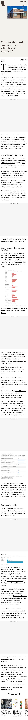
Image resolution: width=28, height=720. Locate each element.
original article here (6, 689)
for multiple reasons (20, 390)
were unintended (6, 160)
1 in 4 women (13, 139)
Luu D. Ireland (14, 687)
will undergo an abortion (12, 257)
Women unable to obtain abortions (10, 613)
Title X (6, 165)
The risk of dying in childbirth (15, 580)
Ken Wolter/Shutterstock (24, 5)
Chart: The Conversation (10, 302)
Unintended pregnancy (7, 171)
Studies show (5, 589)
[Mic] (3, 3)
